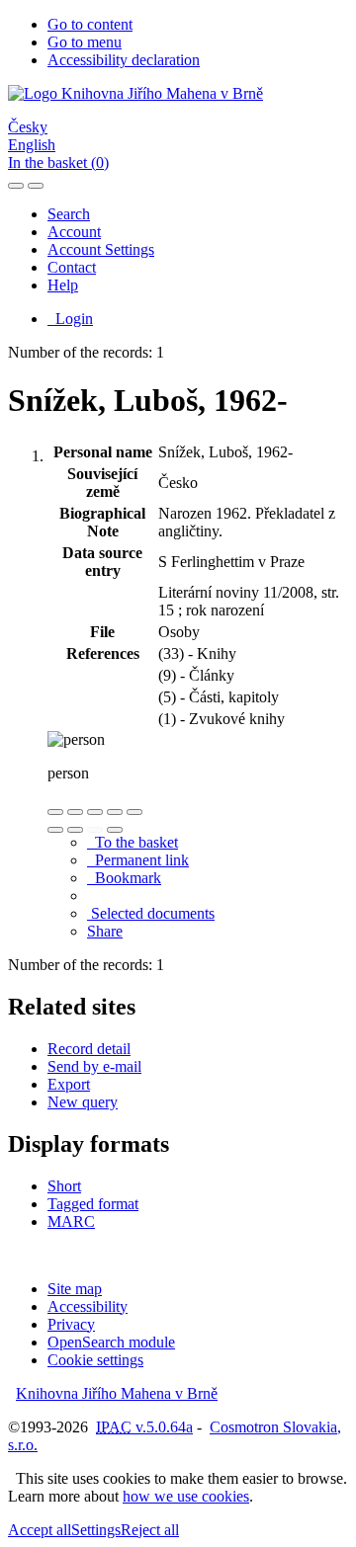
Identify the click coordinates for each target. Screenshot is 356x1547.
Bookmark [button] (124, 877)
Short (64, 1186)
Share (105, 931)
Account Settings (100, 249)
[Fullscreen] (115, 812)
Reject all (150, 1529)
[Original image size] (95, 812)
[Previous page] (95, 830)
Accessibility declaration (123, 59)
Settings (96, 1529)
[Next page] (115, 830)
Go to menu (84, 42)
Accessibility (87, 1306)
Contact (71, 267)
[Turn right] (75, 830)
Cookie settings (95, 1359)
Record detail (89, 1048)
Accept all (39, 1529)
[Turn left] (55, 830)
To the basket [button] (132, 842)
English (31, 144)
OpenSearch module (111, 1342)
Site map (74, 1288)
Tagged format (92, 1203)
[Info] (134, 812)
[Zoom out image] (75, 812)
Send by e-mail (94, 1066)
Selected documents (151, 913)
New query (82, 1102)
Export (68, 1084)
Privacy (71, 1324)
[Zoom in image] (55, 812)
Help (62, 285)
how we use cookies (186, 1496)
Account (74, 231)
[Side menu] (16, 186)
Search (68, 213)
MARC (71, 1221)
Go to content (90, 24)
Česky (27, 127)
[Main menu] (36, 186)
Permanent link (138, 860)
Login (70, 318)
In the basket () (58, 162)
